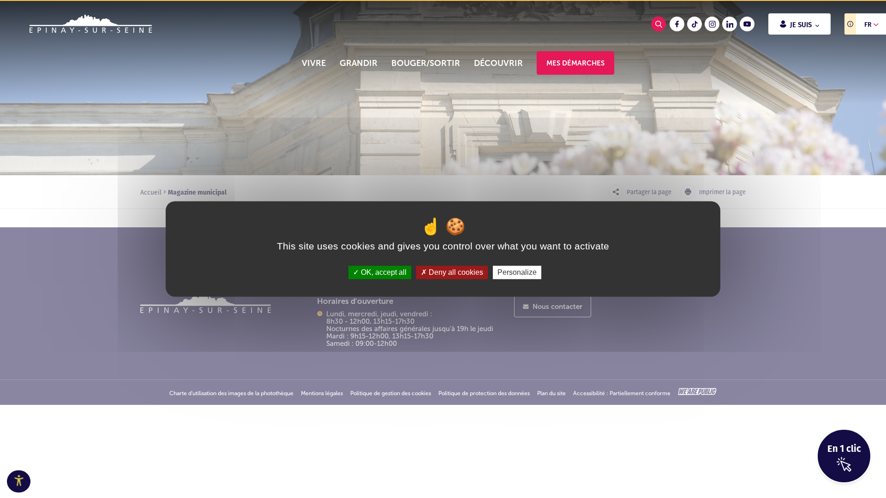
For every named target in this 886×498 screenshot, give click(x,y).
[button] (314, 63)
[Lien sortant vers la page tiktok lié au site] (694, 24)
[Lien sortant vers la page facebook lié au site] (677, 24)
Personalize (517, 272)
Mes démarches (575, 63)
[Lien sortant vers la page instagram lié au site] (712, 24)
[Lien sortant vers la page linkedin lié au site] (729, 24)
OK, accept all (383, 272)
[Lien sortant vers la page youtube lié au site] (747, 24)
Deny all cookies (455, 272)
